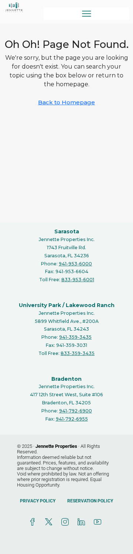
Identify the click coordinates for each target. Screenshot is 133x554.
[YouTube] (99, 522)
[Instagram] (66, 522)
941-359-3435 (75, 337)
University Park (40, 305)
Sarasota (66, 231)
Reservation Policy (90, 501)
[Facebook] (34, 522)
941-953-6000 (75, 263)
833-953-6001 (77, 279)
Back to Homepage (66, 102)
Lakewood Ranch (90, 305)
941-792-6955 (72, 419)
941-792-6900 (75, 411)
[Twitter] (50, 522)
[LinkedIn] (83, 522)
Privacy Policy (37, 501)
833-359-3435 (78, 353)
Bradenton (66, 379)
